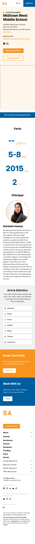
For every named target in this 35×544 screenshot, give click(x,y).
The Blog (6, 451)
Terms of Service (18, 514)
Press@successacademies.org (12, 480)
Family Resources (10, 461)
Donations (7, 447)
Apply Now (29, 3)
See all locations (13, 58)
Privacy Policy (7, 514)
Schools (6, 437)
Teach (8, 399)
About (5, 433)
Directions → (7, 32)
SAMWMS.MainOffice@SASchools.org (16, 39)
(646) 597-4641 (15, 521)
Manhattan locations (13, 50)
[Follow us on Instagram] (7, 44)
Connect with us (12, 426)
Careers (6, 444)
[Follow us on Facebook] (4, 44)
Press (5, 454)
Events (6, 457)
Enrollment (8, 440)
